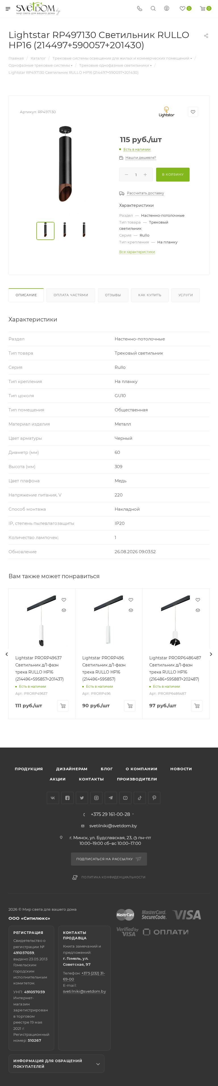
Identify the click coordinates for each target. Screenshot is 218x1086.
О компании (141, 769)
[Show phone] (139, 9)
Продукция (29, 769)
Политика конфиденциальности (113, 877)
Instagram (96, 798)
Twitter (82, 798)
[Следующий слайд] (211, 654)
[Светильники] (38, 8)
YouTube (125, 798)
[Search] (153, 9)
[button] (190, 725)
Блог (107, 769)
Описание (26, 295)
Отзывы (113, 295)
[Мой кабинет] (166, 9)
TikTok (140, 798)
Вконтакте (53, 798)
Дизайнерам (72, 769)
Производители (137, 779)
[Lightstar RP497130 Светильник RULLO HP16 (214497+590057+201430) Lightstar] (65, 170)
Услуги (186, 295)
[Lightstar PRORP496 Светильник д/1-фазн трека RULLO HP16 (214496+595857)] (108, 622)
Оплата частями (71, 295)
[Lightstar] (167, 112)
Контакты (91, 779)
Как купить (150, 295)
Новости (181, 769)
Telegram (111, 798)
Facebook (67, 798)
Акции (58, 779)
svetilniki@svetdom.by (113, 825)
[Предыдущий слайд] (6, 654)
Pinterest (154, 798)
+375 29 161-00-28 (110, 814)
